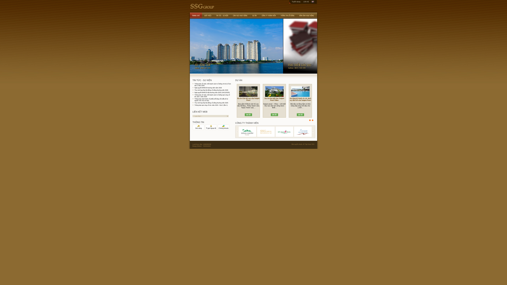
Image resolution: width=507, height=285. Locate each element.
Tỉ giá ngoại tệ (211, 128)
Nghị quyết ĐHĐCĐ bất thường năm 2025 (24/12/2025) (212, 92)
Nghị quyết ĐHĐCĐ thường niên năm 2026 (208, 88)
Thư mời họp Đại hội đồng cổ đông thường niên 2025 (211, 103)
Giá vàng (198, 128)
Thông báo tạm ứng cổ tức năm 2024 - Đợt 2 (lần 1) (211, 105)
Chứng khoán (224, 128)
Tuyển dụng (296, 2)
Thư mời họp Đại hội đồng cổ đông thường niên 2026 (211, 90)
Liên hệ (306, 2)
